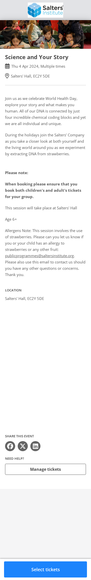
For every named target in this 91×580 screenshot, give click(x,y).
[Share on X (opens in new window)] (23, 446)
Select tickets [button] (45, 569)
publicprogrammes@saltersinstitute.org (39, 255)
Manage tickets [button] (45, 469)
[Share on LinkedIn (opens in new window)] (35, 446)
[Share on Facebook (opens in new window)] (10, 446)
